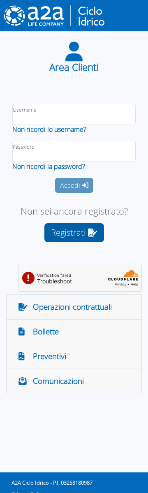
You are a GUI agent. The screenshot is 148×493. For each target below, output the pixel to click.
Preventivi (46, 356)
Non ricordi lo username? (49, 129)
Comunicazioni (55, 381)
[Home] (57, 15)
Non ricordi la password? (48, 166)
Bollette (43, 331)
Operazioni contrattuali (69, 306)
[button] (74, 232)
